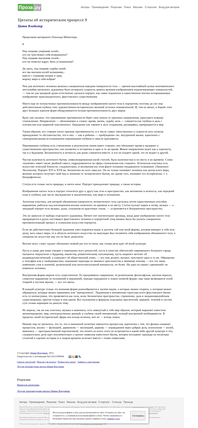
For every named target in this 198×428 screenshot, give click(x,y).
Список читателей (26, 362)
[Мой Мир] (76, 357)
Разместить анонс (67, 362)
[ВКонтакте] (70, 357)
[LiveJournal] (79, 357)
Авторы (85, 7)
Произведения (100, 7)
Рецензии (116, 7)
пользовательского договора (143, 407)
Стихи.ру (117, 402)
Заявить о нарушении (88, 362)
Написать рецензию (28, 385)
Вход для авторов (169, 7)
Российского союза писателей (91, 424)
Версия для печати (46, 362)
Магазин (138, 7)
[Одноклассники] (73, 357)
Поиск (127, 7)
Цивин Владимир (30, 26)
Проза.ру (128, 402)
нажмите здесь (113, 419)
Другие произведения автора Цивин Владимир (40, 366)
